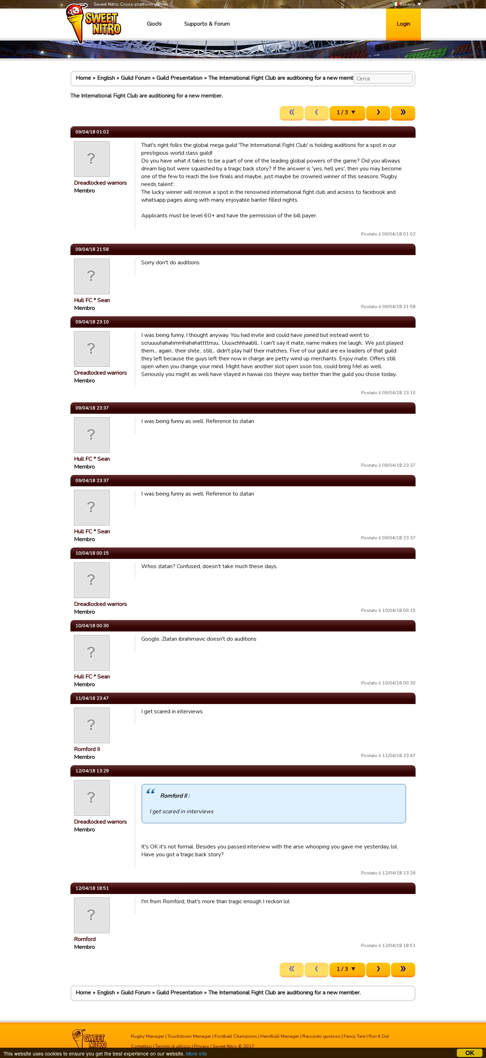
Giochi (154, 24)
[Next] (378, 113)
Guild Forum (135, 78)
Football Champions (236, 1036)
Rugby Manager (147, 1036)
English (106, 78)
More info (196, 1053)
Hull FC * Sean (92, 300)
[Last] (403, 113)
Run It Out (379, 1036)
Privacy (201, 1046)
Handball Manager (279, 1036)
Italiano (407, 4)
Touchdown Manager (189, 1036)
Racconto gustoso (321, 1036)
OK (469, 1053)
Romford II (87, 749)
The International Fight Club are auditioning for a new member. (284, 78)
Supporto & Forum (207, 24)
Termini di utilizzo (173, 1046)
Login (403, 24)
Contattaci (141, 1046)
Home (83, 78)
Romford (85, 939)
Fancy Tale (354, 1036)
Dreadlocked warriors (100, 183)
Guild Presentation (179, 78)
